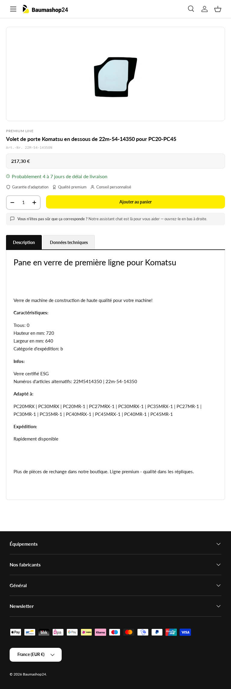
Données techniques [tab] (69, 242)
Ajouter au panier (135, 201)
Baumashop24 (34, 674)
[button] (217, 9)
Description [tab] (24, 242)
